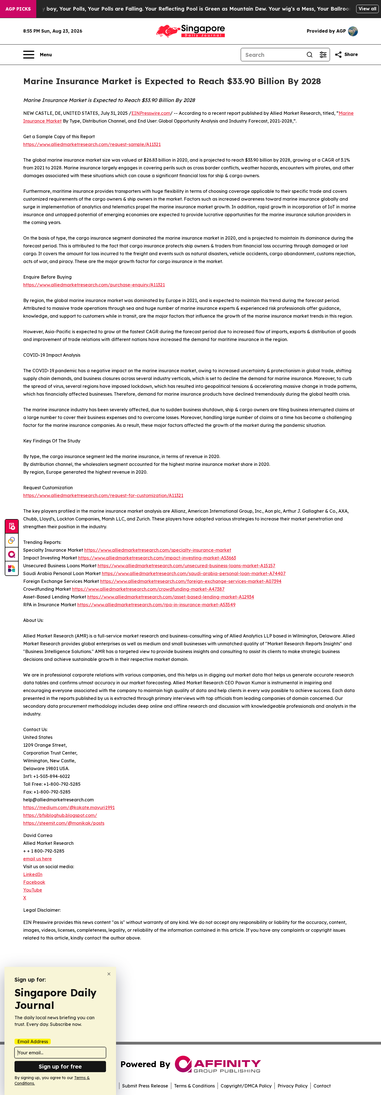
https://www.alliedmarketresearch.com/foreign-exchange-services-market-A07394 (190, 581)
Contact (322, 1086)
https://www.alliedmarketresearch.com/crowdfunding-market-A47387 (148, 589)
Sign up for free (60, 1066)
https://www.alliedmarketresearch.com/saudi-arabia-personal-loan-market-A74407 (194, 573)
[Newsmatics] (11, 568)
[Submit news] (11, 527)
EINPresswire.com (150, 113)
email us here (37, 859)
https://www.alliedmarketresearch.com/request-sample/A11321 (92, 144)
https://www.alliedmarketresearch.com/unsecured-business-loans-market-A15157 (186, 565)
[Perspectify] (11, 541)
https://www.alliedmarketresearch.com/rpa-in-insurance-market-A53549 (156, 604)
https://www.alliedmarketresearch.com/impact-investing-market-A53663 (157, 558)
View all (367, 8)
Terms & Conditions (194, 1086)
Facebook (34, 882)
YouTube (32, 890)
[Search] (309, 54)
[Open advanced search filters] (323, 54)
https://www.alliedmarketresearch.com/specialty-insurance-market (157, 550)
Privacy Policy (293, 1086)
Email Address (32, 1041)
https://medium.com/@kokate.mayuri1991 (69, 807)
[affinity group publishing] (11, 554)
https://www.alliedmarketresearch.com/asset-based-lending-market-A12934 (170, 597)
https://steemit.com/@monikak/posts (63, 823)
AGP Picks (18, 9)
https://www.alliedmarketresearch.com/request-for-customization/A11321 (103, 495)
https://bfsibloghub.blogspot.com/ (60, 815)
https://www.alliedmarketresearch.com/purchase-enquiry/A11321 (94, 285)
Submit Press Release (145, 1086)
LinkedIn (32, 874)
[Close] (109, 974)
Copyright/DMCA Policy (246, 1086)
